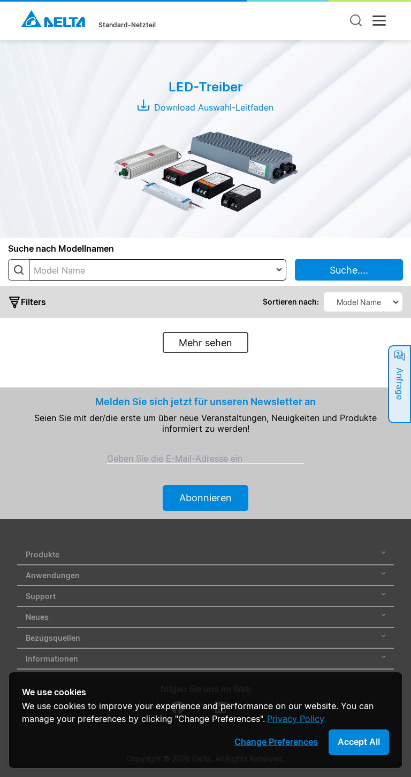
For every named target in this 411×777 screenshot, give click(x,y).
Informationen (52, 658)
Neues (37, 616)
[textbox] (157, 270)
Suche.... (349, 270)
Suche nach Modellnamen (61, 248)
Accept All (359, 741)
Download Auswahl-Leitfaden (212, 107)
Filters (33, 302)
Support (41, 596)
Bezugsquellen (53, 637)
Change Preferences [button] (276, 741)
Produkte (42, 554)
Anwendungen (53, 575)
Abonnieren (205, 497)
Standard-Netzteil (127, 25)
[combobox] (157, 270)
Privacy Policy (295, 718)
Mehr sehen (205, 342)
